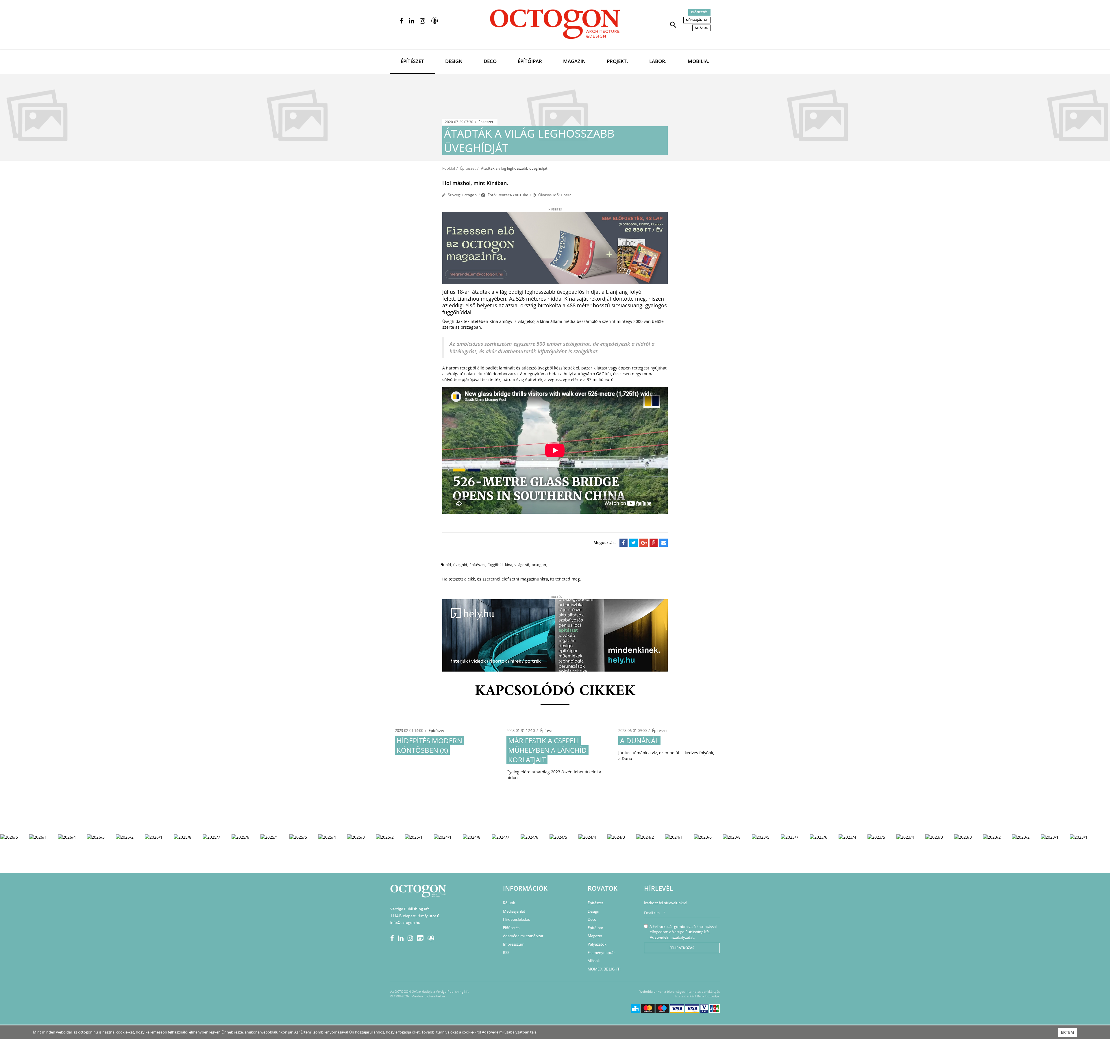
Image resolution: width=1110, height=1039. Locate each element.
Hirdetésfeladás (516, 919)
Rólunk (509, 902)
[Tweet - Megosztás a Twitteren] (633, 543)
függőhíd (495, 564)
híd (448, 564)
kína (508, 564)
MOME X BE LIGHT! (604, 969)
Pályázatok (597, 944)
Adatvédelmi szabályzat (523, 935)
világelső (522, 564)
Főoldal (448, 168)
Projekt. (617, 61)
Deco (490, 61)
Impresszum (513, 944)
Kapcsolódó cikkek (555, 691)
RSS (506, 952)
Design (453, 61)
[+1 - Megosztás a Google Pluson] (643, 543)
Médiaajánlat (697, 20)
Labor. (658, 61)
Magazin (574, 61)
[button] (673, 24)
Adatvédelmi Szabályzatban (505, 1032)
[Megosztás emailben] (663, 543)
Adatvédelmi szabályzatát (672, 937)
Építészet (412, 61)
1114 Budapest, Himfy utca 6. (415, 915)
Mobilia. (698, 61)
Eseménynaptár (601, 952)
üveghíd (460, 564)
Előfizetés (699, 12)
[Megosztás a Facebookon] (623, 543)
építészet (477, 564)
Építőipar (530, 61)
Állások (701, 28)
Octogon (469, 194)
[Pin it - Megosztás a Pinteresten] (654, 543)
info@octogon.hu (405, 922)
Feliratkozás (681, 947)
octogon (539, 564)
